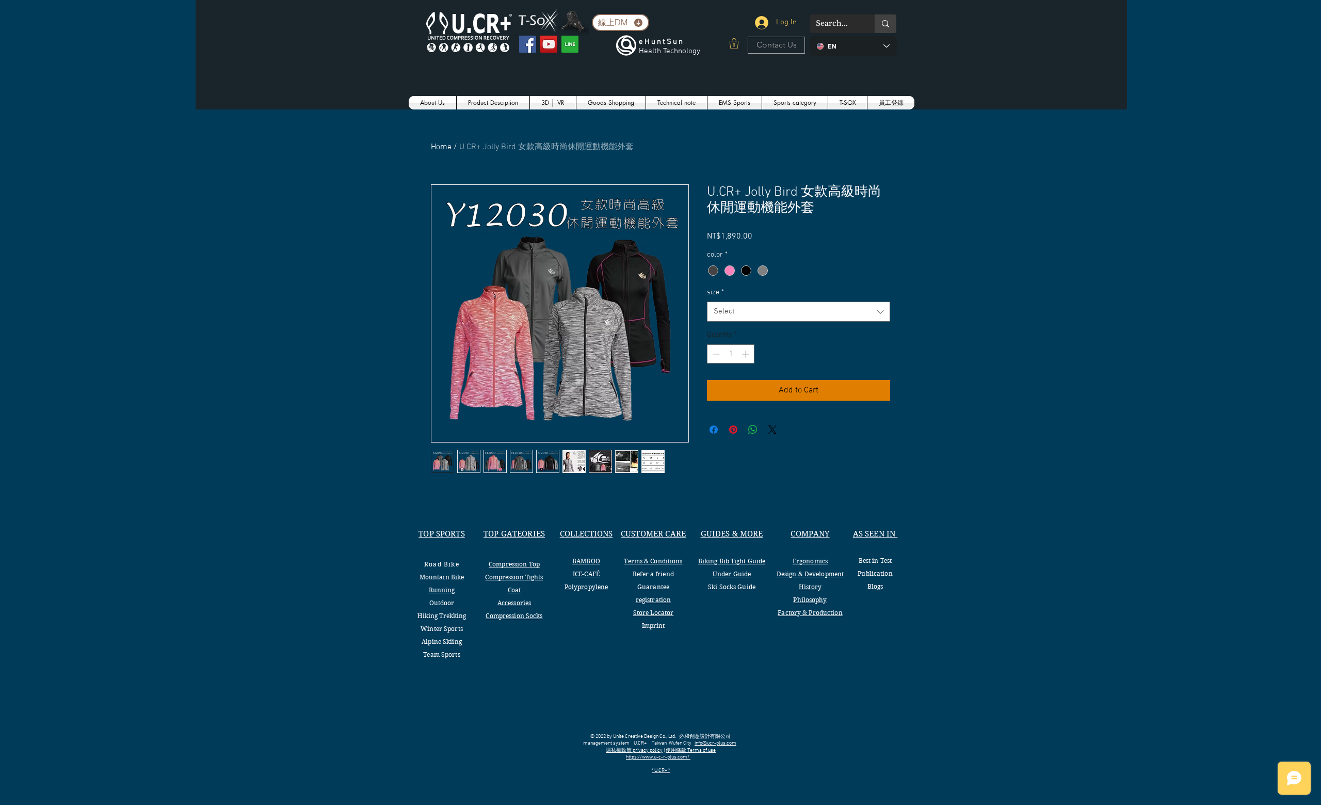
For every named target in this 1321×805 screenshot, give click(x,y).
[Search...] (885, 23)
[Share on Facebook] (713, 429)
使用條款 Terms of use (691, 750)
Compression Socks (514, 616)
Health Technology (669, 51)
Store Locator (653, 613)
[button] (734, 43)
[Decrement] (714, 354)
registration (653, 600)
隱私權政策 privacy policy (634, 750)
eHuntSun (661, 41)
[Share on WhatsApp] (753, 429)
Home (441, 147)
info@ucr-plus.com (715, 743)
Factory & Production (810, 613)
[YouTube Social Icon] (548, 44)
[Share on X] (772, 429)
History (810, 587)
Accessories (514, 603)
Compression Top (514, 564)
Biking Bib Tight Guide (732, 561)
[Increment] (746, 354)
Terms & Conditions (653, 561)
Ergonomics (810, 561)
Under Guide (732, 574)
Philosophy (810, 600)
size (715, 292)
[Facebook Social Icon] (527, 44)
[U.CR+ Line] (569, 44)
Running (442, 590)
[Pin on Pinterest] (733, 429)
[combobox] (798, 312)
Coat (514, 590)
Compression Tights (514, 577)
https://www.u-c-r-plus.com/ (658, 757)
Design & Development (810, 574)
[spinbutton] (730, 354)
